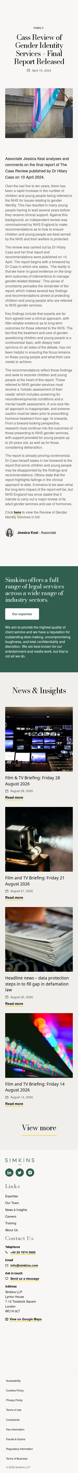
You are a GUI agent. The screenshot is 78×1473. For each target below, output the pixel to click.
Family (39, 28)
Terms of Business (17, 1458)
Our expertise (22, 614)
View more (39, 1127)
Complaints (13, 1419)
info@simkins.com (24, 1265)
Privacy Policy (14, 1400)
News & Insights (16, 1209)
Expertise (11, 1196)
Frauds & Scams (15, 1439)
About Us (11, 1230)
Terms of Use (13, 1410)
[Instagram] (30, 1172)
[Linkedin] (9, 1172)
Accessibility (13, 1380)
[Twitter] (20, 1172)
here (17, 512)
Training (10, 1223)
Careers (10, 1216)
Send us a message (24, 1278)
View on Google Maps (26, 1319)
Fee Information (15, 1429)
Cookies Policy (15, 1390)
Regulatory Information (19, 1449)
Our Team (12, 1203)
